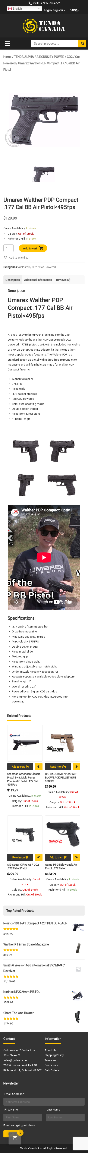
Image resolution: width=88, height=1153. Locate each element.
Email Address (14, 1094)
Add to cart (30, 248)
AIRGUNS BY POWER (50, 57)
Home (7, 57)
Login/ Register (53, 10)
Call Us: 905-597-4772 (46, 3)
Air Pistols (24, 267)
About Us (50, 1050)
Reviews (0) (63, 279)
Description (13, 279)
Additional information (38, 279)
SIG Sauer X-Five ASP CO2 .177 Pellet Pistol (23, 866)
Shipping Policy (54, 1055)
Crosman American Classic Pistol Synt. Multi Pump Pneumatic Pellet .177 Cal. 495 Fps (23, 779)
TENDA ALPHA (24, 57)
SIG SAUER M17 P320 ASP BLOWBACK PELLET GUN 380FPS (61, 777)
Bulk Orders (52, 1070)
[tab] (12, 279)
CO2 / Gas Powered (44, 267)
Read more (56, 766)
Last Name (53, 1109)
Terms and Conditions (51, 1063)
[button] (15, 257)
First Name (11, 1109)
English (17, 8)
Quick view (39, 766)
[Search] (82, 43)
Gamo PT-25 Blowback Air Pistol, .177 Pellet (61, 866)
